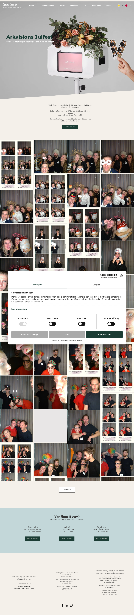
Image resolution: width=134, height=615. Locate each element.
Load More (67, 490)
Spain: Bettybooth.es (110, 594)
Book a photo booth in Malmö (110, 580)
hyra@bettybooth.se (24, 578)
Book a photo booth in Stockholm (110, 577)
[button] (47, 5)
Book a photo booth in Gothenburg (110, 579)
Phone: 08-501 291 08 (24, 583)
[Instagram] (71, 605)
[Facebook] (62, 605)
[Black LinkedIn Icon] (67, 605)
